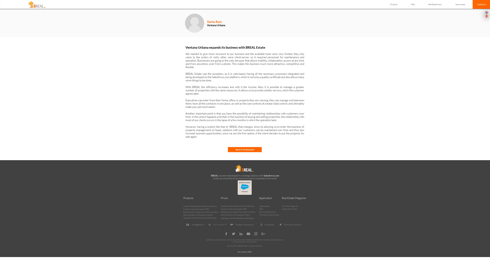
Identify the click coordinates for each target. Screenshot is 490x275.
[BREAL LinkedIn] (241, 234)
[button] (393, 3)
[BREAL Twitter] (233, 234)
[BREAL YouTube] (248, 234)
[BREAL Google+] (263, 234)
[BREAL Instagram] (256, 234)
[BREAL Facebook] (226, 234)
